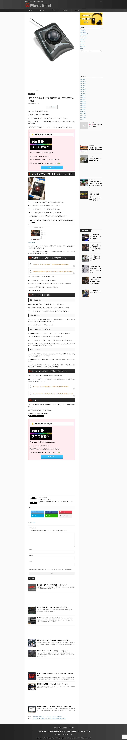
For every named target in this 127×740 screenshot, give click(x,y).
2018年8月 (83, 97)
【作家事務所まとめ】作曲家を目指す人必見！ (95, 258)
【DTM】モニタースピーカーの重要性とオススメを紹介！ (52, 651)
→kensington (31, 242)
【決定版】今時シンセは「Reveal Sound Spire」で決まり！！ (53, 640)
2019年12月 (83, 83)
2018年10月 (83, 93)
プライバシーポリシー (57, 727)
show (53, 106)
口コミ (53, 10)
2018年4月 (83, 105)
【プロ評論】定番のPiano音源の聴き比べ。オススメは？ (52, 585)
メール (31, 555)
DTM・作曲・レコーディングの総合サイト (63, 734)
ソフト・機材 (32, 522)
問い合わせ (65, 10)
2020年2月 (83, 81)
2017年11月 (83, 115)
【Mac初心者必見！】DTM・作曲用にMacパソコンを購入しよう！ (54, 706)
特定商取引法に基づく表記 (68, 727)
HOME (30, 10)
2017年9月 (82, 119)
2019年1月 (82, 87)
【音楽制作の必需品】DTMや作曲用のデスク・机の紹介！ (52, 684)
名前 (30, 549)
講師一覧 (42, 10)
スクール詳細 (77, 10)
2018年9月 (83, 95)
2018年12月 (83, 89)
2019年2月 (82, 85)
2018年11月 (83, 91)
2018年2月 (82, 109)
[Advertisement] (51, 78)
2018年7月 (82, 99)
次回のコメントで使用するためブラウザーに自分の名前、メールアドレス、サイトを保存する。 (51, 569)
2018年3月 (83, 107)
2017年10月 (83, 117)
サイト (30, 561)
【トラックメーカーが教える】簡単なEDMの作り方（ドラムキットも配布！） (95, 281)
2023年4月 (83, 79)
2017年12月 (83, 113)
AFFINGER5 (88, 738)
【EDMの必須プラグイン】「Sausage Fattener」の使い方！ (47, 717)
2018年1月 (82, 111)
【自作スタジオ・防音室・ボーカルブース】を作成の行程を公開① (49, 718)
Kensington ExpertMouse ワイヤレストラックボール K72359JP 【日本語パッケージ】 (53, 271)
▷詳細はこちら (52, 167)
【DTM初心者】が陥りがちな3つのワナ (95, 292)
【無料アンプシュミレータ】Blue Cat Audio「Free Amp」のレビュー (55, 618)
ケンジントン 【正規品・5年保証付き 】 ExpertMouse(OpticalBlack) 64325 (51, 264)
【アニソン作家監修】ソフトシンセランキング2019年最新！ (53, 607)
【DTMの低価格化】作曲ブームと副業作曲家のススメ (95, 236)
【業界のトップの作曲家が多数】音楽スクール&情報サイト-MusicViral (63, 731)
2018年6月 (83, 101)
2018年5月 (83, 103)
